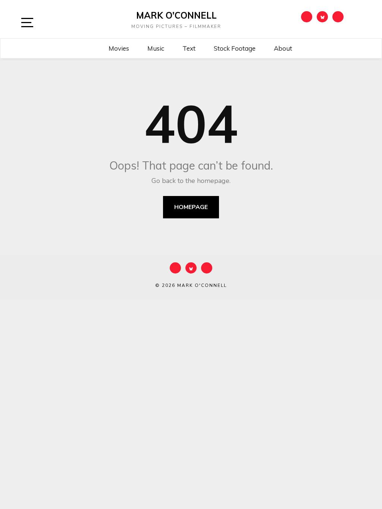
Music (155, 48)
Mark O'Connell (176, 15)
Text (188, 48)
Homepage (191, 207)
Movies (119, 48)
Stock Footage (235, 48)
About (283, 48)
